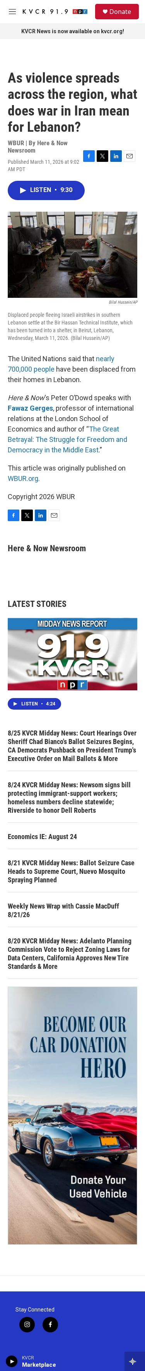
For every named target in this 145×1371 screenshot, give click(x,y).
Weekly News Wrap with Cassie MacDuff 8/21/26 (63, 910)
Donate (120, 11)
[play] (12, 1361)
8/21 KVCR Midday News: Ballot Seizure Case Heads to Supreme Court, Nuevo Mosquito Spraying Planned (71, 871)
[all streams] (135, 1361)
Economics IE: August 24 (42, 836)
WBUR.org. (24, 478)
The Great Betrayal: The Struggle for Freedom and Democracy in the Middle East (67, 439)
